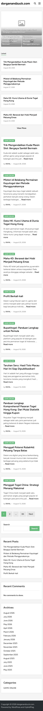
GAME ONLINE (9, 140)
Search (6, 524)
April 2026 (7, 628)
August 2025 (8, 658)
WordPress (16, 707)
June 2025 (8, 666)
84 (23, 514)
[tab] (3, 53)
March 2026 (8, 632)
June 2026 (8, 620)
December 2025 (10, 643)
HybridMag (29, 707)
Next (31, 514)
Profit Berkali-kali (13, 296)
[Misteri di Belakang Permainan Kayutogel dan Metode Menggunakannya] (32, 41)
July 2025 (7, 662)
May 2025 (7, 670)
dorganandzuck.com (15, 3)
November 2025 (10, 647)
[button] (30, 14)
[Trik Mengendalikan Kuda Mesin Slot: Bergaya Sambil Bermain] (21, 23)
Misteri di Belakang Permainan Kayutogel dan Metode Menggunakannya (17, 81)
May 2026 (7, 624)
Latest (3, 53)
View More (21, 128)
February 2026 (9, 636)
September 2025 (10, 654)
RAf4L (8, 164)
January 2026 (9, 639)
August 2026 (8, 613)
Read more (28, 159)
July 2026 (7, 617)
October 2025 (9, 651)
